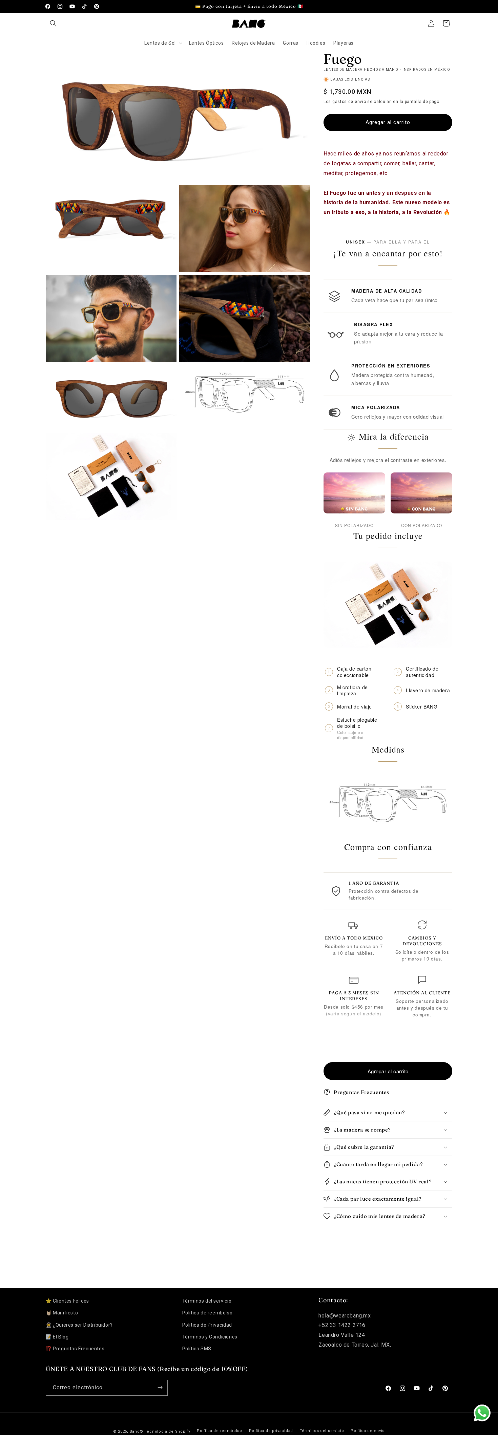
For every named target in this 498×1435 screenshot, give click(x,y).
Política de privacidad (271, 1431)
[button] (53, 23)
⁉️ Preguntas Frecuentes (75, 1348)
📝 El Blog (57, 1336)
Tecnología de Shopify (167, 1431)
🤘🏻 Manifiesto (62, 1312)
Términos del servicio (207, 1301)
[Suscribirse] (159, 1387)
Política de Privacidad (207, 1324)
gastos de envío (349, 101)
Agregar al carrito (388, 1071)
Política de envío (368, 1431)
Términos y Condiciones (209, 1336)
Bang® (137, 1431)
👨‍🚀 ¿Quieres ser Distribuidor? (79, 1324)
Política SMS (196, 1348)
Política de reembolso (207, 1312)
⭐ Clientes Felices (67, 1301)
